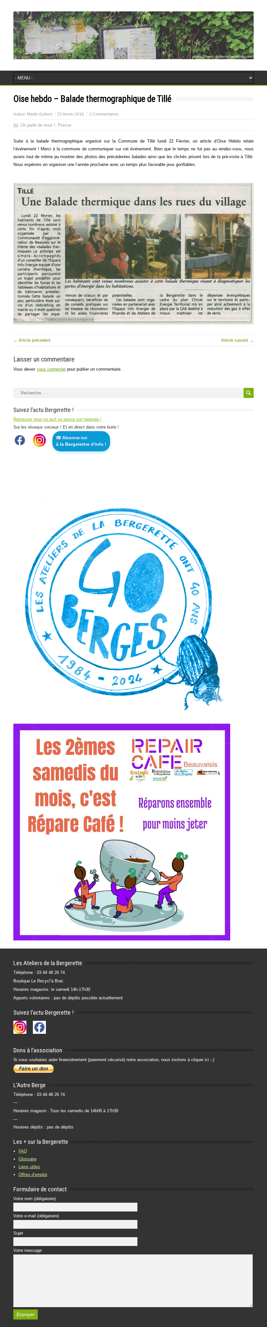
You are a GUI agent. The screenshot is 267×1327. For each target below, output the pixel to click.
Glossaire (27, 1158)
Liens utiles (29, 1166)
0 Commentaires (104, 114)
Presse (64, 125)
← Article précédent (31, 340)
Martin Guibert (39, 114)
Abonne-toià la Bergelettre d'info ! (81, 441)
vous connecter (51, 369)
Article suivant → (237, 340)
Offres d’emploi (33, 1174)
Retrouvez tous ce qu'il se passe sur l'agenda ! (57, 419)
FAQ (23, 1151)
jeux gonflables (181, 164)
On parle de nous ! (38, 125)
